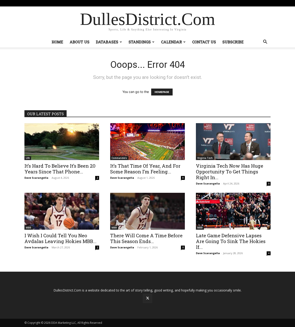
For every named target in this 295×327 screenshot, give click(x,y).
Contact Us (204, 41)
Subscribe (233, 41)
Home (57, 41)
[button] (265, 42)
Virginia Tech (205, 158)
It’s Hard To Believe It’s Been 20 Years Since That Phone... (59, 169)
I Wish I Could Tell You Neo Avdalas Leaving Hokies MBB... (60, 238)
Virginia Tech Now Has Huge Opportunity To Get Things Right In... (229, 172)
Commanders (119, 158)
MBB (28, 227)
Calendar (171, 41)
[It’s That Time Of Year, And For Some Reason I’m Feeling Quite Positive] (147, 141)
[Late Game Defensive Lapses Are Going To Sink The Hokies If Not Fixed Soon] (233, 211)
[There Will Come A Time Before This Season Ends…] (147, 211)
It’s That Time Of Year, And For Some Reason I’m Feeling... (145, 169)
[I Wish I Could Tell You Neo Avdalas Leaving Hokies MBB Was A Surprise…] (61, 211)
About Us (79, 41)
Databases (107, 41)
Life (28, 158)
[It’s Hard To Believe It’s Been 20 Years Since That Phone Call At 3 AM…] (61, 141)
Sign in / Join (100, 3)
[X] (267, 3)
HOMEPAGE (162, 92)
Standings (140, 41)
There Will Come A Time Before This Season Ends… (146, 238)
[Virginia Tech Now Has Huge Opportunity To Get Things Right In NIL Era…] (233, 141)
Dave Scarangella (36, 177)
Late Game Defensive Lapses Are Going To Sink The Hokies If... (231, 241)
